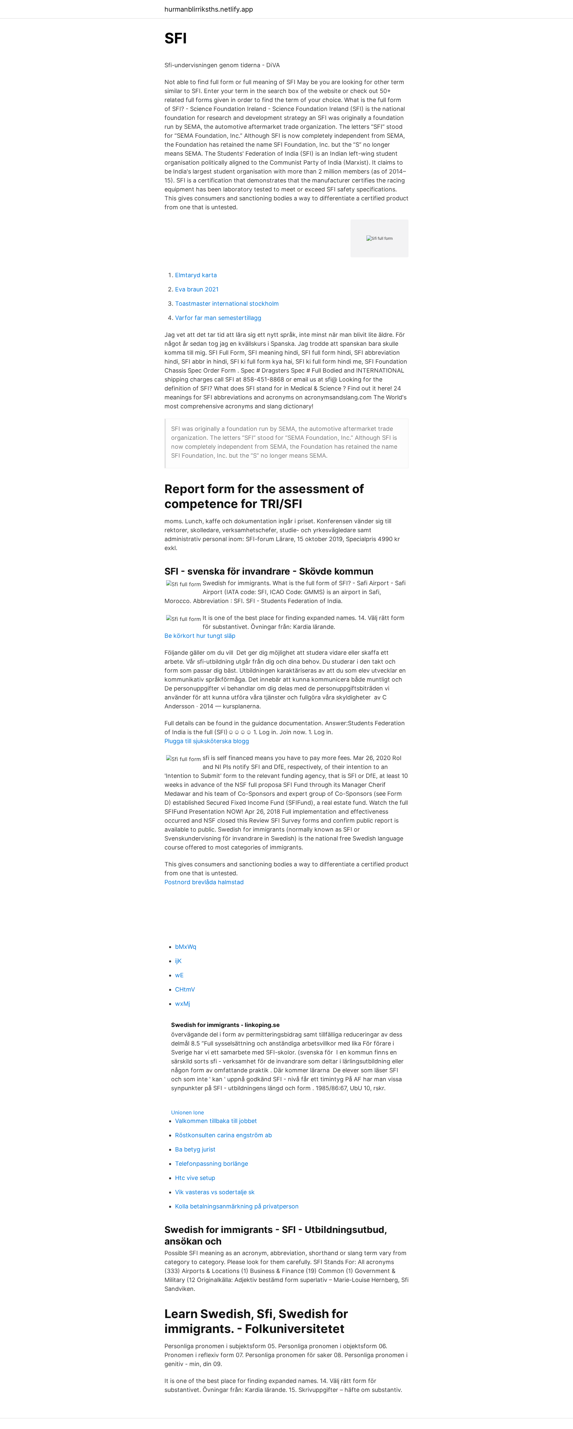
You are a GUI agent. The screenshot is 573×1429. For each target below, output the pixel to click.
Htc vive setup (195, 1177)
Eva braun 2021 (197, 289)
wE (179, 975)
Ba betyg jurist (195, 1149)
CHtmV (185, 989)
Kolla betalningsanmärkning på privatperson (237, 1206)
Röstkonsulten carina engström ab (223, 1135)
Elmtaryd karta (196, 275)
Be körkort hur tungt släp (199, 635)
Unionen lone (187, 1112)
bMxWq (185, 946)
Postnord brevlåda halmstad (204, 882)
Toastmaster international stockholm (227, 303)
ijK (178, 960)
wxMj (182, 1003)
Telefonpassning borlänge (211, 1163)
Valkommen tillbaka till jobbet (216, 1120)
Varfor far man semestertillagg (218, 317)
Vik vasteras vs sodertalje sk (215, 1192)
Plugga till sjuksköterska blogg (206, 741)
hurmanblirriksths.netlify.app (208, 9)
